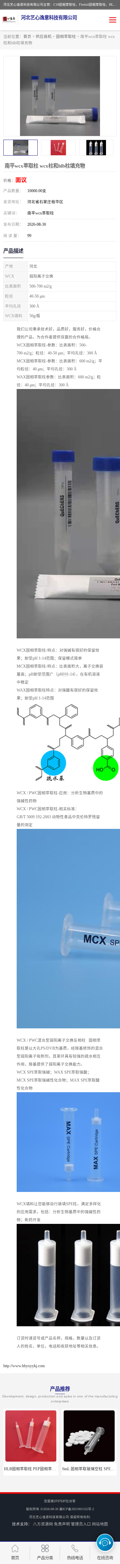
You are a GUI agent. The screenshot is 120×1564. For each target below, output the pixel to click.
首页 (27, 37)
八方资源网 (43, 1524)
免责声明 (62, 1524)
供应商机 (44, 37)
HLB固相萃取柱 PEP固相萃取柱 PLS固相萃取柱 (46, 1469)
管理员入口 (81, 1524)
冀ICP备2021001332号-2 (76, 1509)
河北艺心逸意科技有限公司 (49, 1517)
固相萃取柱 (66, 37)
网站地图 (100, 1524)
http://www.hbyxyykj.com (24, 1366)
